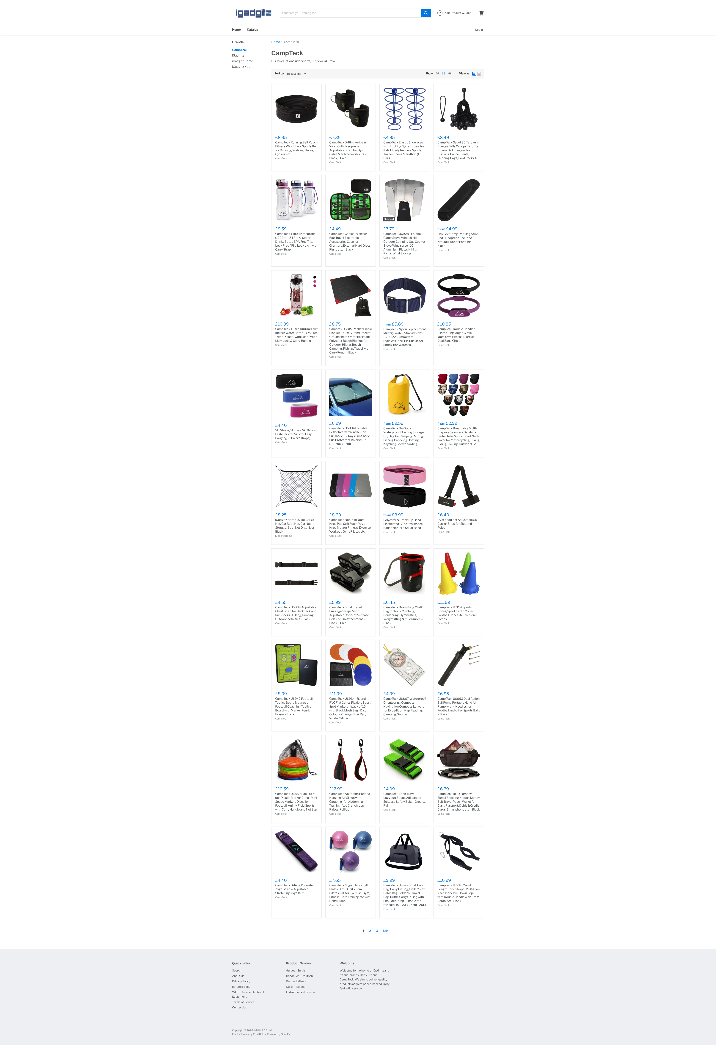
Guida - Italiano (296, 981)
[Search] (426, 13)
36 (443, 73)
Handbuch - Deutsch (299, 976)
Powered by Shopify (278, 1034)
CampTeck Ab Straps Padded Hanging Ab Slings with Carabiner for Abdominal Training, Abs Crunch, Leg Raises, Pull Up (349, 801)
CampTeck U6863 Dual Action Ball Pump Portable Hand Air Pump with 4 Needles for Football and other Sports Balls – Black (458, 706)
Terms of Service (243, 1002)
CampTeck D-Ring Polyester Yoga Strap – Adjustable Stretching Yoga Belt (294, 889)
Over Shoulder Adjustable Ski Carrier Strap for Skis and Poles (457, 523)
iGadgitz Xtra (241, 66)
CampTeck (240, 50)
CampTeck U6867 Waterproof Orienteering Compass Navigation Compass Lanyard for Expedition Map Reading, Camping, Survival (404, 706)
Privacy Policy (241, 981)
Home (236, 29)
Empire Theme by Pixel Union (249, 1034)
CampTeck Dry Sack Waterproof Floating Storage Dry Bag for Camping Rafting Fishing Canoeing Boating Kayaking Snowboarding (403, 436)
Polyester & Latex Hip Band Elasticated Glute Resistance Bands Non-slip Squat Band (403, 524)
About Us (238, 976)
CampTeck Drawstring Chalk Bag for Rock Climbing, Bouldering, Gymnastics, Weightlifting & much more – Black (403, 615)
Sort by (279, 73)
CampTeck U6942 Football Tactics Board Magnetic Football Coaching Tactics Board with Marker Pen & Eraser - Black (294, 706)
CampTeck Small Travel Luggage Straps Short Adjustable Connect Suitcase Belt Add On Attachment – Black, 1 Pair (349, 615)
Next (386, 931)
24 (437, 73)
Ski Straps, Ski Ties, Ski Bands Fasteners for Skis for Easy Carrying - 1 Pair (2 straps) (295, 434)
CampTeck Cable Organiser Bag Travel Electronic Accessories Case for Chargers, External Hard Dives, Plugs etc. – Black (350, 241)
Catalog (252, 29)
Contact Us (239, 1007)
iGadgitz (238, 55)
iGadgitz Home (242, 61)
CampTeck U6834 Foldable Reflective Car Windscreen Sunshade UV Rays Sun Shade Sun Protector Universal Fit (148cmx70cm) (349, 436)
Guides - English (296, 970)
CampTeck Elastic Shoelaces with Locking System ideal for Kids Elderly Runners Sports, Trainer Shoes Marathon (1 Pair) (403, 150)
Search (236, 970)
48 (450, 73)
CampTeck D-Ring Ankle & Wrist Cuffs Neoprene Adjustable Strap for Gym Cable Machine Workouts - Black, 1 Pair (347, 150)
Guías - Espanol (296, 986)
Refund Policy (241, 986)
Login (479, 29)
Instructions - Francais (300, 992)
